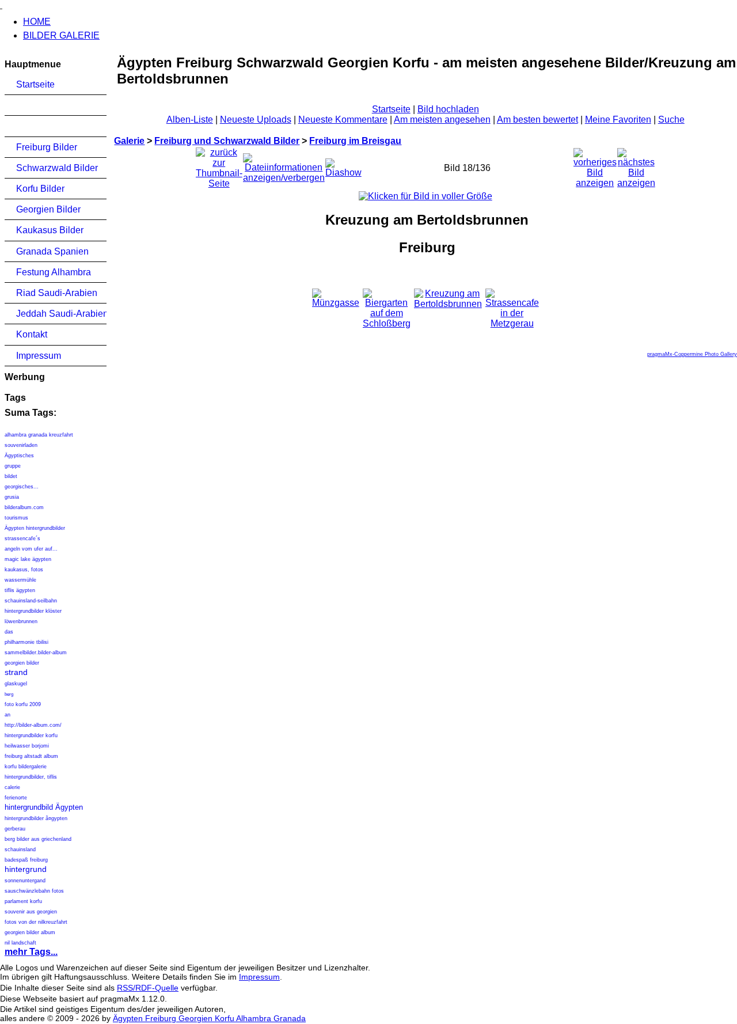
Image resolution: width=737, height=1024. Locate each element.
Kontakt (31, 334)
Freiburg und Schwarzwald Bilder (226, 141)
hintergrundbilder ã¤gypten (36, 818)
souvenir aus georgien (31, 912)
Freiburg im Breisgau (355, 141)
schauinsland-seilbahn (31, 601)
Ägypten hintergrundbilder (35, 528)
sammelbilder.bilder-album (36, 652)
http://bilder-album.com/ (33, 725)
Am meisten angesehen (442, 119)
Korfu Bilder (40, 189)
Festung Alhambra (53, 272)
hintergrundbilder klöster (33, 611)
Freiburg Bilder (46, 147)
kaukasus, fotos (24, 569)
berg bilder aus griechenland (38, 839)
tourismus (16, 518)
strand (16, 672)
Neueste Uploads (255, 119)
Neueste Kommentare (343, 119)
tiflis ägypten (20, 590)
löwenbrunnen (21, 621)
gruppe (13, 466)
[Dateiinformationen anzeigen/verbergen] (284, 165)
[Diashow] (343, 165)
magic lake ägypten (28, 559)
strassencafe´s (22, 538)
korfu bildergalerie (26, 766)
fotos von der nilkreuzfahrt (36, 922)
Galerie (129, 141)
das (9, 632)
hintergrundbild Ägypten (44, 807)
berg (9, 694)
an (7, 715)
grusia (12, 497)
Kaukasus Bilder (49, 230)
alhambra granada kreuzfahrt (39, 435)
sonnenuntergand (25, 880)
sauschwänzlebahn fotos (34, 891)
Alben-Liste (189, 119)
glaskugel (16, 684)
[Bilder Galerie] (1, 5)
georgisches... (22, 487)
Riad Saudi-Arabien (56, 293)
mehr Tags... (31, 952)
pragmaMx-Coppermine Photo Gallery (692, 354)
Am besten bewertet (537, 119)
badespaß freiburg (26, 860)
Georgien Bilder (48, 209)
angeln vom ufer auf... (31, 549)
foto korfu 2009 (23, 704)
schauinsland (20, 849)
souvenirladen (21, 445)
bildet (11, 476)
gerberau (15, 829)
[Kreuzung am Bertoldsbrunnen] (425, 196)
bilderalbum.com (24, 507)
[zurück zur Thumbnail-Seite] (219, 165)
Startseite (35, 84)
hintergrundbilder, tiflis (31, 777)
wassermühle (20, 580)
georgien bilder (22, 663)
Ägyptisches (19, 455)
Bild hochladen (448, 109)
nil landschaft (20, 943)
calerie (12, 787)
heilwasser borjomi (27, 746)
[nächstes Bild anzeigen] (636, 165)
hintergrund (26, 869)
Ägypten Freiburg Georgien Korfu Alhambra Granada (209, 1018)
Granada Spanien (52, 251)
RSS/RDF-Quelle (147, 987)
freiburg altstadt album (31, 756)
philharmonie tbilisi (26, 642)
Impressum (38, 356)
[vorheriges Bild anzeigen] (595, 165)
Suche (671, 119)
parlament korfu (23, 901)
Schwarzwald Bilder (57, 168)
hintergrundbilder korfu (31, 735)
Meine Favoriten (618, 119)
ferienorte (16, 798)
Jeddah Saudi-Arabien (61, 313)
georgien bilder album (30, 932)
